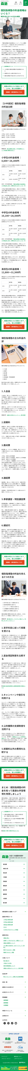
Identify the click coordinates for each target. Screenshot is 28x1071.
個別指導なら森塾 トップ (9, 912)
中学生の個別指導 (8, 922)
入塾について (6, 958)
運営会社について (17, 1056)
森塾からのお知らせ (8, 987)
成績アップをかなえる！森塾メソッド (13, 940)
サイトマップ (4, 1056)
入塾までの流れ (8, 963)
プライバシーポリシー (6, 1058)
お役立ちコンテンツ (8, 992)
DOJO (5, 927)
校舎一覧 (20, 4)
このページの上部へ (25, 1050)
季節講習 (4, 997)
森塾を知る (5, 935)
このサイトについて (18, 1058)
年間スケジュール (7, 1011)
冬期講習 (6, 1005)
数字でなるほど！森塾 (9, 950)
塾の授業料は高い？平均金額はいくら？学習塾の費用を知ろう (13, 149)
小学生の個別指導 (8, 919)
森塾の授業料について (9, 943)
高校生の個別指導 (8, 924)
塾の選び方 (6, 961)
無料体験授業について (9, 966)
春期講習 (6, 1000)
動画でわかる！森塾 (9, 952)
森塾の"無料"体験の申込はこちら (11, 830)
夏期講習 (6, 1002)
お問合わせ (16, 4)
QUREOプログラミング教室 (11, 929)
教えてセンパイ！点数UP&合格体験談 (13, 976)
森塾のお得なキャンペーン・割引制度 (16, 415)
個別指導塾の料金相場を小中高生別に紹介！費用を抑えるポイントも (14, 184)
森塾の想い (6, 938)
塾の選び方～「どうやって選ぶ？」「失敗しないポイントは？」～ (14, 619)
